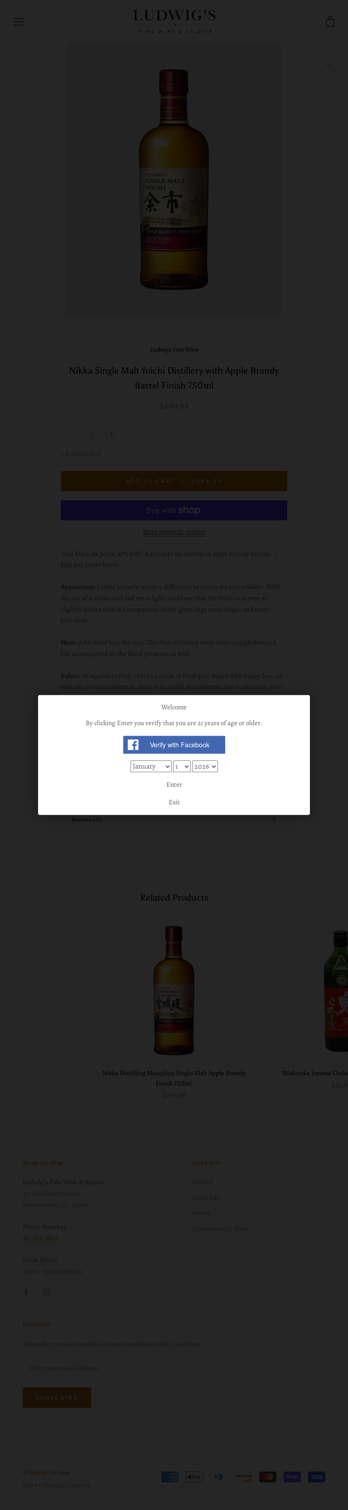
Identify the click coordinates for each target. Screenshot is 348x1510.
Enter (174, 784)
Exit (174, 802)
